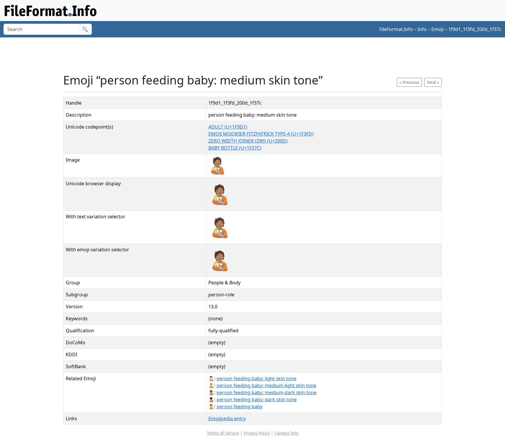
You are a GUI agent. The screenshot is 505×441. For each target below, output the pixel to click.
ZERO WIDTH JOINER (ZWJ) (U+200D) (248, 141)
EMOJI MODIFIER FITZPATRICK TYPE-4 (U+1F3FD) (261, 134)
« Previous (409, 82)
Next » (433, 82)
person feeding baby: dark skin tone (257, 399)
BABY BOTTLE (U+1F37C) (234, 148)
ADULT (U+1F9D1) (227, 127)
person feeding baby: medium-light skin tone (266, 385)
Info (422, 29)
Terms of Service (223, 433)
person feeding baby (239, 406)
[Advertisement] (256, 55)
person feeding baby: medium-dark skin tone (267, 392)
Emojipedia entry (227, 418)
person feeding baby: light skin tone (256, 378)
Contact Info (286, 433)
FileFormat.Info (396, 29)
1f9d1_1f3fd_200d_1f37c (474, 29)
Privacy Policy (257, 433)
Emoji (437, 29)
